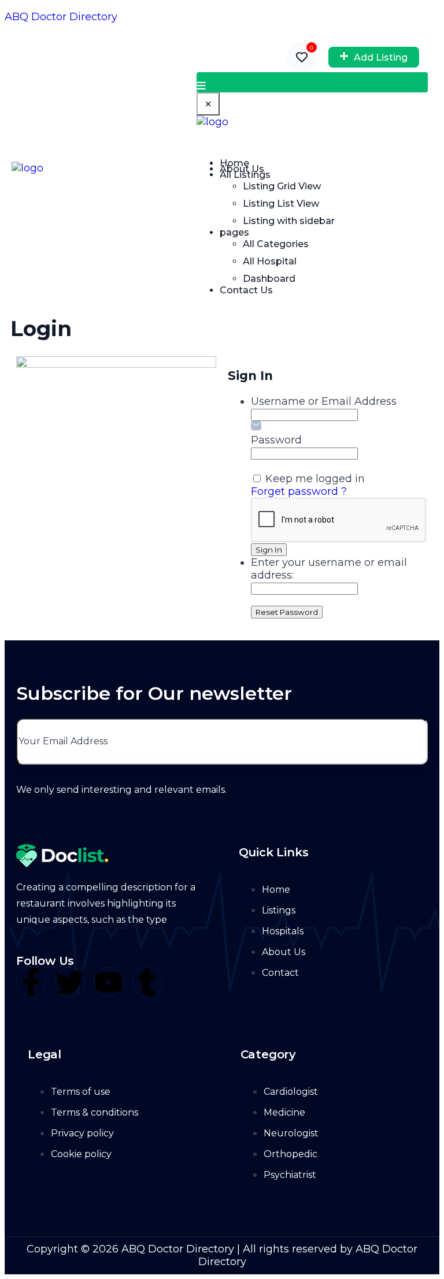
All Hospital (270, 261)
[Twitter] (70, 982)
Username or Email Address (324, 401)
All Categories (276, 243)
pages (234, 232)
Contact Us (246, 290)
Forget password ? (299, 491)
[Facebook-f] (31, 982)
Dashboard (269, 278)
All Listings (245, 174)
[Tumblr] (147, 982)
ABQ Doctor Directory (61, 16)
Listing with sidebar (289, 220)
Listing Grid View (282, 186)
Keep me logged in (315, 478)
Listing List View (281, 203)
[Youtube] (109, 982)
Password (276, 440)
